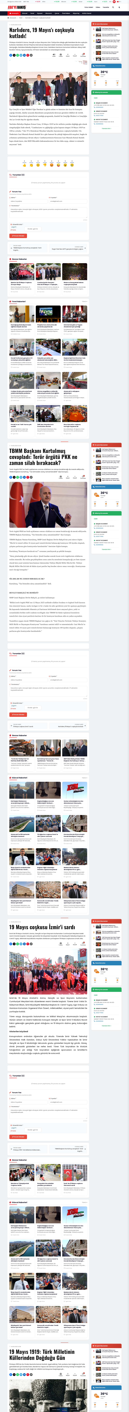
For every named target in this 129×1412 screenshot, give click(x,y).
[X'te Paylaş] (14, 55)
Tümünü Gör (106, 128)
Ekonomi (49, 13)
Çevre (57, 13)
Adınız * (13, 198)
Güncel (24, 13)
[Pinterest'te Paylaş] (27, 55)
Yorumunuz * (15, 206)
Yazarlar (106, 7)
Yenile (14, 230)
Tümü (84, 301)
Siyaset (39, 13)
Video (98, 7)
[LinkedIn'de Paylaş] (24, 55)
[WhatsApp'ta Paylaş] (17, 55)
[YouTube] (114, 1)
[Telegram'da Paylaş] (21, 55)
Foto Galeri (89, 7)
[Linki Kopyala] (31, 55)
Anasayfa (15, 13)
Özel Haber (66, 13)
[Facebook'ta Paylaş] (10, 55)
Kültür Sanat (86, 13)
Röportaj (76, 13)
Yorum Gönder (18, 236)
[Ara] (113, 7)
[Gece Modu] (119, 7)
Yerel (32, 13)
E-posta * (54, 198)
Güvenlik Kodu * (17, 224)
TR (119, 1)
